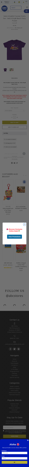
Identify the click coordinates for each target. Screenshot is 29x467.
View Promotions (14, 236)
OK (14, 462)
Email (3, 456)
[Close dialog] (24, 224)
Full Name (4, 450)
